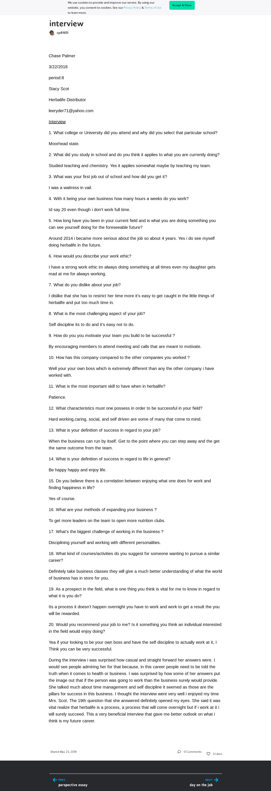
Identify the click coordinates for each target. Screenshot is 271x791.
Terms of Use (153, 7)
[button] (179, 751)
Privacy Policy (132, 7)
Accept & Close (182, 5)
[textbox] (135, 387)
